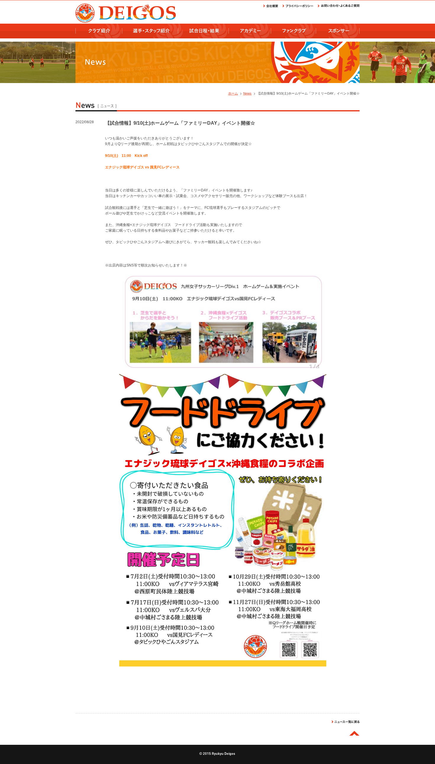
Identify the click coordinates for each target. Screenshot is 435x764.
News (247, 93)
